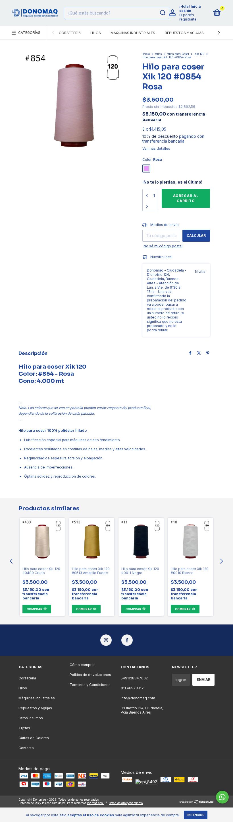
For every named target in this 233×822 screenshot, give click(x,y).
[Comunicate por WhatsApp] (222, 797)
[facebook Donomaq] (127, 640)
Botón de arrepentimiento (126, 803)
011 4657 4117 (132, 688)
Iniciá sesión (190, 8)
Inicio (146, 54)
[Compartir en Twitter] (199, 352)
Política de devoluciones (90, 675)
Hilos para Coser (178, 54)
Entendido (196, 815)
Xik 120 (199, 54)
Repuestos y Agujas (184, 33)
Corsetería (70, 33)
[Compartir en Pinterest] (207, 352)
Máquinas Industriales (133, 33)
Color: (152, 159)
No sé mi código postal (162, 246)
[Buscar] (162, 13)
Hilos (95, 33)
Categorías (29, 32)
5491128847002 (134, 678)
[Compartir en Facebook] (190, 352)
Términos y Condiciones (90, 685)
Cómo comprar (82, 665)
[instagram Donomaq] (106, 640)
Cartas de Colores (33, 738)
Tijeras (24, 728)
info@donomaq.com (138, 698)
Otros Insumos (30, 718)
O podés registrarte (188, 17)
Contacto (26, 748)
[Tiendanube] (197, 802)
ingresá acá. (95, 803)
